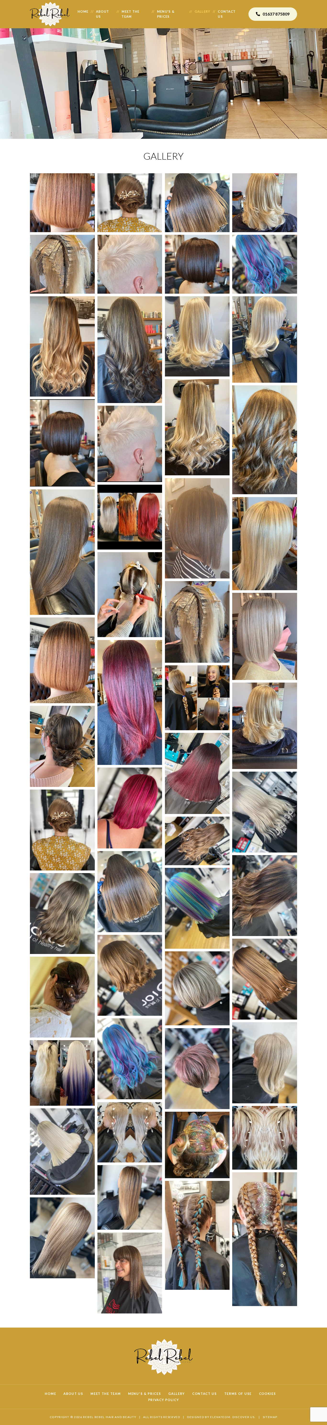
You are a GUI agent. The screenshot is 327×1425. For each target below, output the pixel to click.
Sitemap (270, 1417)
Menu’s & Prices (166, 14)
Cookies (267, 1394)
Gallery (202, 11)
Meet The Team (105, 1394)
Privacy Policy (163, 1400)
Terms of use (238, 1394)
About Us (102, 14)
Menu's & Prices (144, 1394)
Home (83, 11)
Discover (240, 1417)
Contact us (227, 14)
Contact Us (204, 1394)
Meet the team (130, 14)
